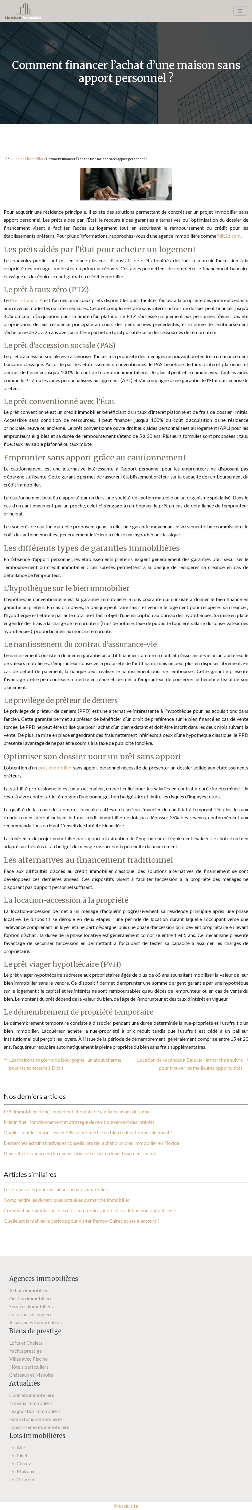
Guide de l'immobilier (27, 159)
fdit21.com (229, 236)
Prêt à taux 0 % (26, 300)
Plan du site (126, 1506)
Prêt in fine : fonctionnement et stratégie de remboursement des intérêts (79, 1122)
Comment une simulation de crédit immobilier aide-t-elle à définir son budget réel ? (90, 1210)
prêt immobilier (55, 767)
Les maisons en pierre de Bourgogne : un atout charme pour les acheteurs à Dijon (65, 1064)
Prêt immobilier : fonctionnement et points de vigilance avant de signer (77, 1111)
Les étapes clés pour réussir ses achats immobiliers (56, 1189)
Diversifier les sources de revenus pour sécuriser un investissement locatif (80, 1153)
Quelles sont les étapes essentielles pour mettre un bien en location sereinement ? (88, 1132)
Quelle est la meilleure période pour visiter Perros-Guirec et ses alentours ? (81, 1221)
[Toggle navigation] (240, 11)
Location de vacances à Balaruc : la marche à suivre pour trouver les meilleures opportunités (190, 1064)
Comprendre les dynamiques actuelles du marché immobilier (67, 1200)
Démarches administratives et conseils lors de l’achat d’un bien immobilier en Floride (91, 1143)
